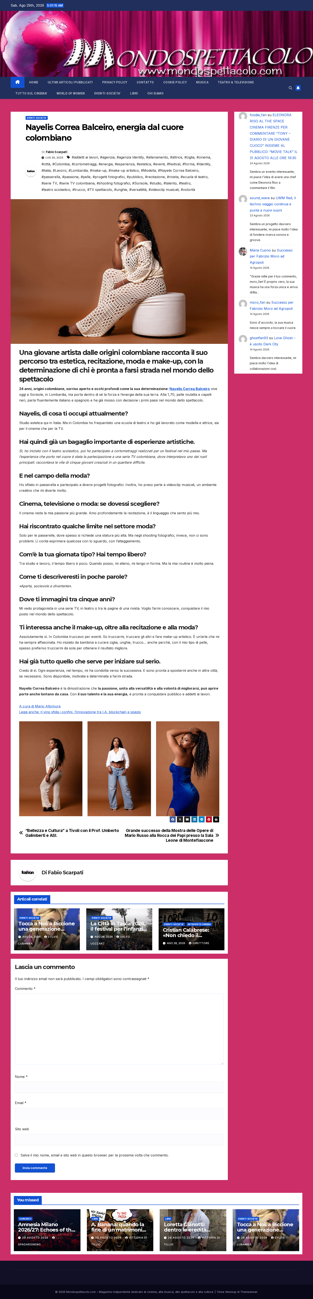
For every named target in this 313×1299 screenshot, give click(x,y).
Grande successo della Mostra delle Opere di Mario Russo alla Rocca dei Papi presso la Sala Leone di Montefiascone (169, 835)
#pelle (85, 177)
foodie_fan (258, 115)
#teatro (185, 183)
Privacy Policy (114, 82)
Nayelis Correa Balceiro (189, 389)
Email (20, 1103)
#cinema (203, 157)
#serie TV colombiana (77, 183)
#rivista (172, 177)
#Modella (148, 170)
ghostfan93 (259, 338)
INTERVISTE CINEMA (199, 924)
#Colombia (61, 164)
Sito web (22, 1129)
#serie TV (49, 183)
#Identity (203, 164)
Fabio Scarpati (56, 152)
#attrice (176, 157)
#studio (155, 183)
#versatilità (137, 189)
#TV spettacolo (99, 189)
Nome (21, 1077)
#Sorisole (140, 183)
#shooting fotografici (113, 183)
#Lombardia (78, 170)
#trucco (78, 189)
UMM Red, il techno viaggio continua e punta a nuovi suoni (273, 204)
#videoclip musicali (164, 189)
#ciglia (189, 157)
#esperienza (125, 164)
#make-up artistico (124, 170)
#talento (170, 183)
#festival (173, 164)
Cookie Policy (175, 82)
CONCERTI (25, 1219)
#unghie (120, 189)
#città (46, 164)
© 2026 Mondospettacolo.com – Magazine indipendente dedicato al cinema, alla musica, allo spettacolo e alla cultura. (134, 1291)
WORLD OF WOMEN (71, 93)
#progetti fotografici (109, 177)
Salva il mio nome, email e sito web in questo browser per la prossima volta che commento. (94, 1155)
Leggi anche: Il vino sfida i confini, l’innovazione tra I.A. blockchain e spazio (80, 712)
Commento (25, 988)
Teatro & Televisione (236, 82)
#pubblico (135, 177)
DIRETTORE (200, 943)
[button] (290, 88)
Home (33, 82)
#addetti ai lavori (85, 157)
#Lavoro (59, 170)
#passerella (51, 177)
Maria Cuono (260, 250)
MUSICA (202, 82)
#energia (106, 164)
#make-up (98, 170)
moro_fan (257, 302)
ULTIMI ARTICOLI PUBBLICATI (70, 82)
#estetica (144, 164)
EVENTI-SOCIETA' (36, 118)
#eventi (159, 164)
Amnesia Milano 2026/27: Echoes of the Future (46, 1229)
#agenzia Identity (130, 157)
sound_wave (260, 198)
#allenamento (157, 157)
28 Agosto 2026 (35, 1237)
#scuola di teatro (194, 177)
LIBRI (134, 93)
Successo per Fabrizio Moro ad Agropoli (271, 256)
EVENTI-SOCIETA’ (107, 93)
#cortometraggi (84, 164)
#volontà (188, 189)
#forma (188, 164)
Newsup (230, 1291)
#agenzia (107, 157)
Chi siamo (155, 93)
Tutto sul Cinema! (31, 93)
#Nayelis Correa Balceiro (178, 170)
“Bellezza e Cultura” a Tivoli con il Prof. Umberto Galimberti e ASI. (72, 833)
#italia (46, 170)
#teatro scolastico (56, 189)
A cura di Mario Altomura (39, 706)
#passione (70, 177)
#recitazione (155, 177)
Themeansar (248, 1291)
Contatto (145, 82)
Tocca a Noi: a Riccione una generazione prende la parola (46, 928)
